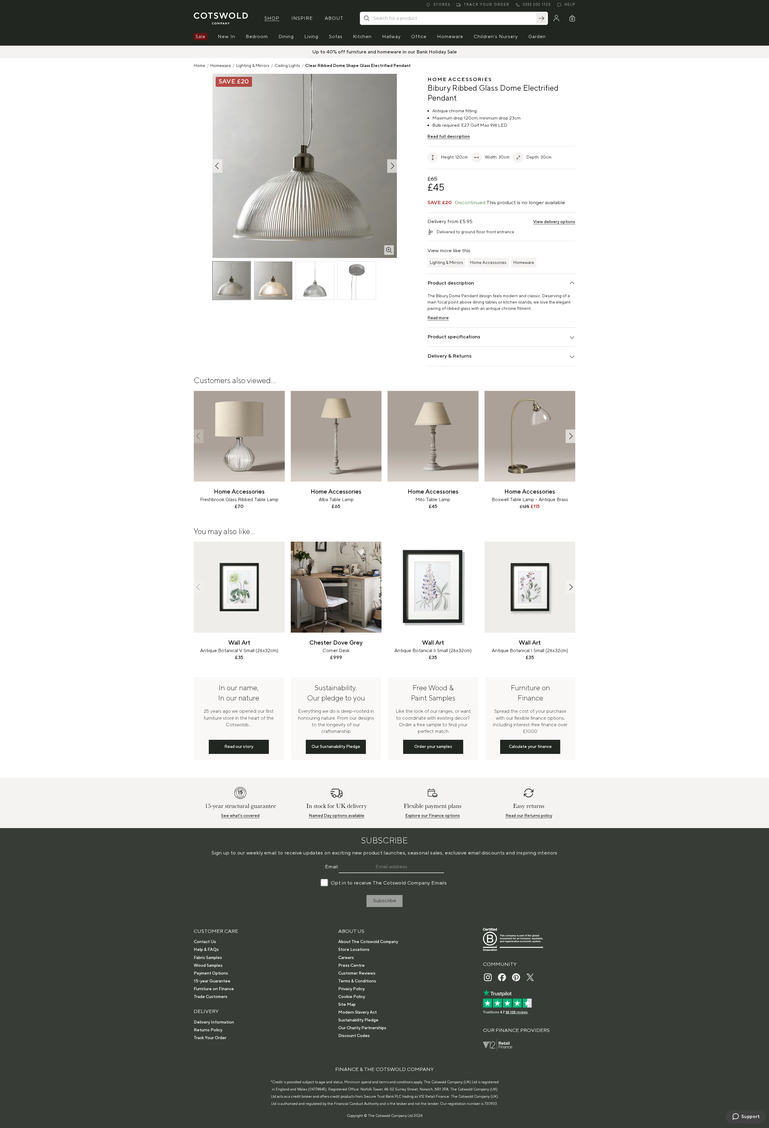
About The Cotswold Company (368, 941)
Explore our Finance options (432, 815)
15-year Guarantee (212, 981)
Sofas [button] (335, 37)
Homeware (220, 65)
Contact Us (205, 941)
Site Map (347, 1004)
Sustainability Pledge (358, 1020)
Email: (332, 866)
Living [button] (311, 37)
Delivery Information (214, 1022)
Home (199, 65)
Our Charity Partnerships (362, 1028)
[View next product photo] (392, 166)
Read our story (238, 746)
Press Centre (351, 965)
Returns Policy (208, 1030)
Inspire (302, 18)
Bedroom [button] (257, 37)
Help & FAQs (206, 949)
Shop (271, 18)
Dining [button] (286, 37)
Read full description (448, 136)
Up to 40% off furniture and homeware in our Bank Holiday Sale (384, 52)
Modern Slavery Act (357, 1012)
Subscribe (384, 900)
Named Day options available (336, 815)
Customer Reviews (356, 973)
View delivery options (554, 222)
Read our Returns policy (529, 815)
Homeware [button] (450, 37)
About (334, 18)
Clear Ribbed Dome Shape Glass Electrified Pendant (358, 65)
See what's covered (240, 815)
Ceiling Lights (287, 65)
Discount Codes (354, 1035)
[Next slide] (570, 436)
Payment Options (211, 973)
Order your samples (433, 746)
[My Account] (556, 18)
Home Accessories (488, 262)
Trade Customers (210, 996)
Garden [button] (537, 37)
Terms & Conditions (357, 981)
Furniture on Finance (214, 989)
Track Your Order (210, 1038)
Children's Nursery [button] (496, 37)
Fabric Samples (208, 957)
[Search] (541, 18)
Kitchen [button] (362, 37)
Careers (346, 957)
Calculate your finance (530, 746)
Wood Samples (208, 965)
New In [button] (226, 37)
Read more (438, 318)
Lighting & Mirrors (252, 65)
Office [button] (419, 37)
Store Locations (353, 949)
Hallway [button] (391, 37)
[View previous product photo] (217, 166)
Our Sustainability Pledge (336, 746)
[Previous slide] (198, 436)
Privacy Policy (351, 989)
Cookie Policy (351, 996)
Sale (200, 37)
